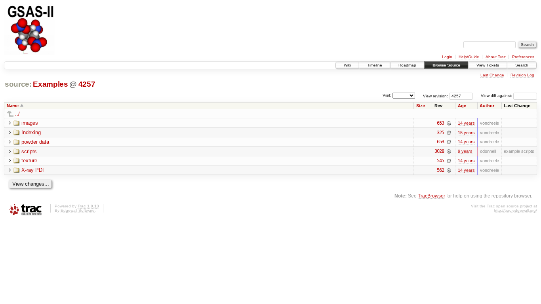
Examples (50, 84)
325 (440, 132)
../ (17, 114)
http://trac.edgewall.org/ (515, 210)
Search (521, 65)
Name (13, 105)
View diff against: (497, 95)
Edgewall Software (78, 210)
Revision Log (522, 75)
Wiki (347, 65)
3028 (439, 151)
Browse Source (446, 65)
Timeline (374, 65)
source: (18, 84)
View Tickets (487, 65)
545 (440, 160)
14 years (466, 123)
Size (420, 105)
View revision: (435, 95)
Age (462, 105)
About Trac (496, 57)
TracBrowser (431, 195)
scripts (29, 151)
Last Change (492, 75)
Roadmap (407, 65)
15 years (466, 132)
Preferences (523, 57)
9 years (465, 151)
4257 (86, 84)
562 (440, 170)
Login (447, 57)
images (29, 123)
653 (440, 123)
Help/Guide (469, 57)
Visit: (387, 95)
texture (29, 160)
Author (487, 105)
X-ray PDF (33, 170)
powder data (35, 142)
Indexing (31, 132)
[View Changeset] (449, 123)
